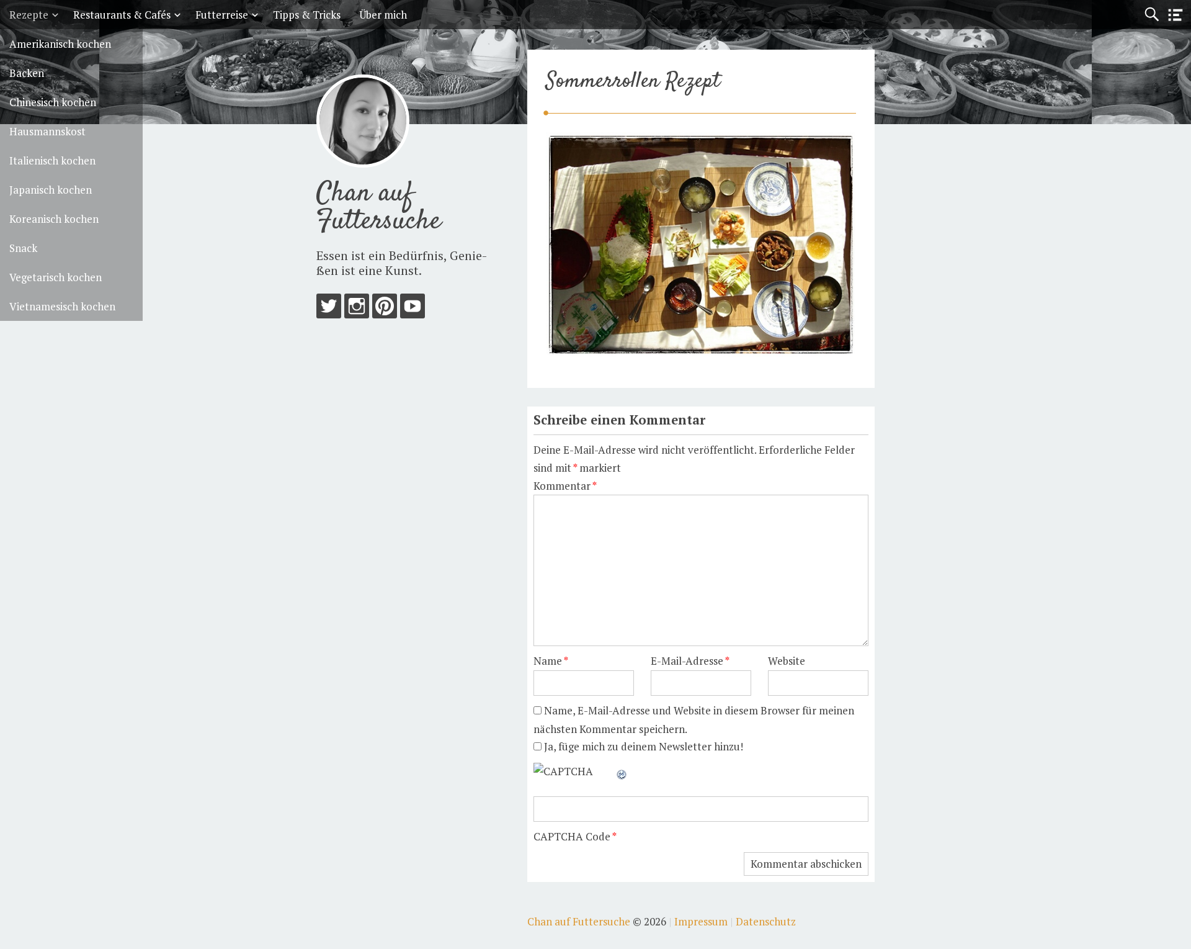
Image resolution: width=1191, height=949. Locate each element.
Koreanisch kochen (54, 219)
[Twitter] (328, 309)
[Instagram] (356, 309)
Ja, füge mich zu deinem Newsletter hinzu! (642, 746)
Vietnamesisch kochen (62, 306)
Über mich (383, 14)
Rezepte (28, 14)
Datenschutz (766, 921)
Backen (26, 73)
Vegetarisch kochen (55, 277)
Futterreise (221, 14)
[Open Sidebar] (1175, 15)
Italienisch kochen (52, 160)
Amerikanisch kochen (60, 44)
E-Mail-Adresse (690, 661)
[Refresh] (622, 771)
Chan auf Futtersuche (378, 207)
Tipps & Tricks (307, 14)
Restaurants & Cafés (122, 14)
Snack (23, 248)
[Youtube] (412, 309)
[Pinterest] (384, 309)
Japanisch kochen (50, 189)
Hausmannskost (47, 131)
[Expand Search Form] (1151, 14)
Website (786, 661)
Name (550, 661)
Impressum (701, 921)
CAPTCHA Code (571, 836)
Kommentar (565, 486)
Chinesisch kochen (52, 102)
